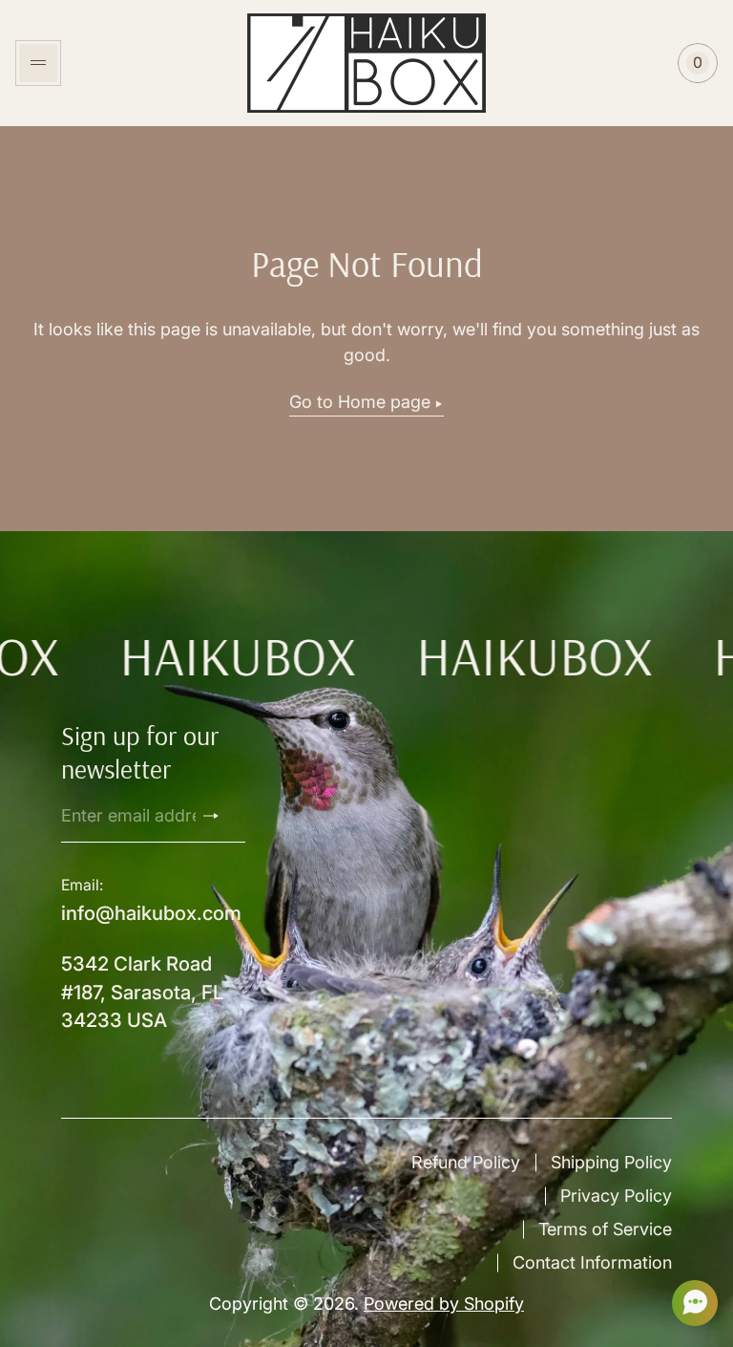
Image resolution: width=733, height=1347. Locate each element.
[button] (689, 1303)
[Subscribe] (218, 816)
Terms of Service (605, 1229)
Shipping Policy (611, 1162)
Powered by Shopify (444, 1304)
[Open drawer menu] (38, 63)
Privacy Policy (616, 1196)
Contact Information (592, 1262)
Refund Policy (465, 1162)
